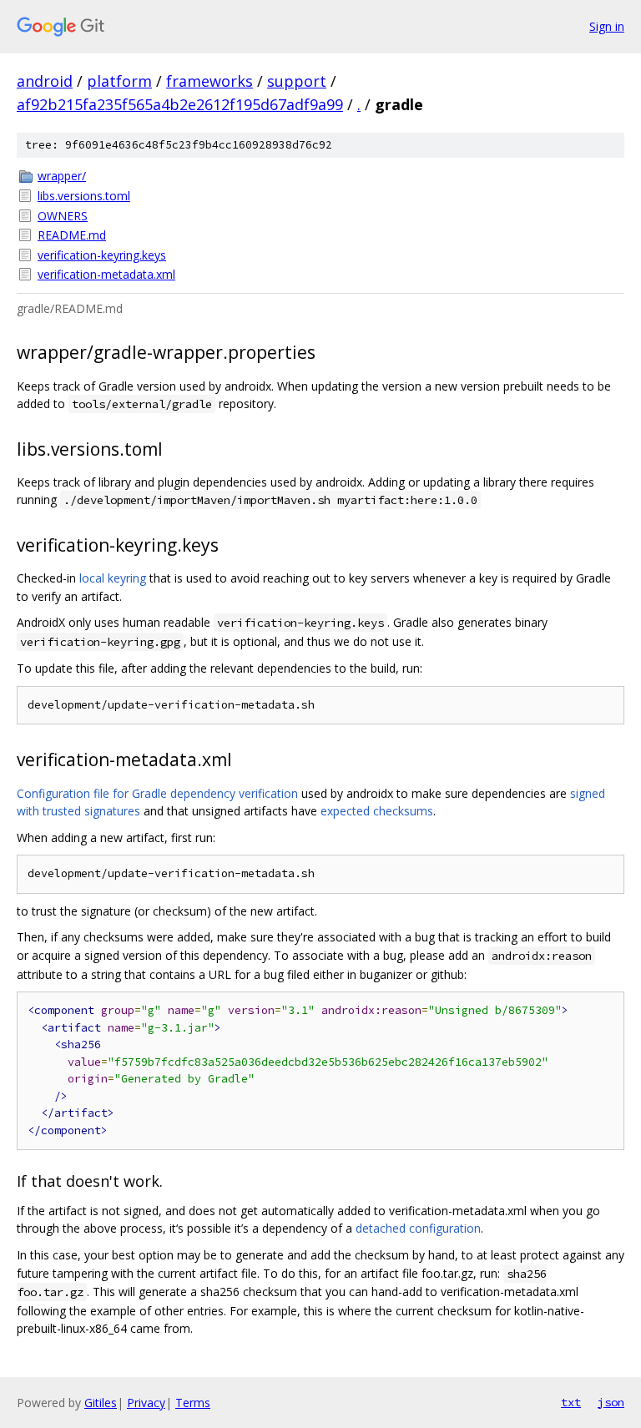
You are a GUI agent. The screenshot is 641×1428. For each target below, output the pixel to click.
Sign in (606, 26)
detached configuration (418, 1228)
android (45, 81)
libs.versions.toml (84, 196)
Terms (192, 1402)
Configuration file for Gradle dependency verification (157, 793)
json (611, 1402)
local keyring (112, 578)
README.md (72, 235)
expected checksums (376, 811)
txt (571, 1402)
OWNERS (63, 216)
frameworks (209, 81)
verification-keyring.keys (102, 255)
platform (119, 81)
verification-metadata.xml (106, 274)
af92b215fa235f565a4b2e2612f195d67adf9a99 (180, 104)
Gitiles (100, 1402)
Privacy (146, 1402)
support (296, 81)
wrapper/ (62, 176)
